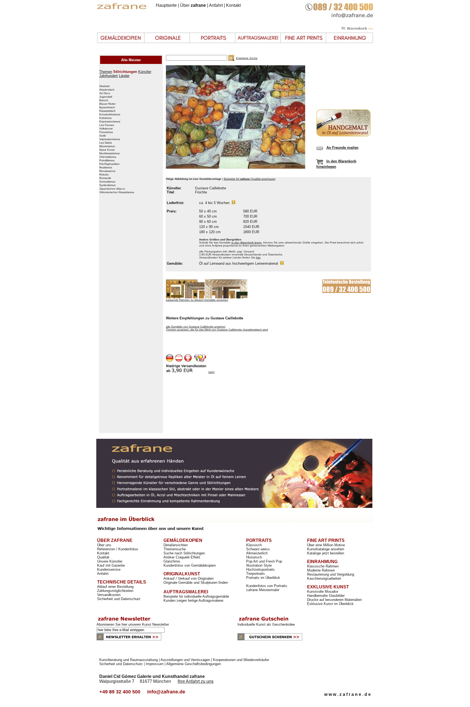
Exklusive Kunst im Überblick (330, 604)
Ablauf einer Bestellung (115, 587)
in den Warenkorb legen (246, 242)
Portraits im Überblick (263, 578)
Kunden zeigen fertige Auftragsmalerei (193, 600)
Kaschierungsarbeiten (324, 578)
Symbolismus (107, 185)
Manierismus (107, 146)
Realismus (105, 167)
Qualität (103, 557)
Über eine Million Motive (326, 545)
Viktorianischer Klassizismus (116, 192)
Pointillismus (107, 160)
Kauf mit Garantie (111, 565)
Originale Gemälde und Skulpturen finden (195, 583)
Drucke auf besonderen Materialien (334, 600)
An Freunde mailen (342, 148)
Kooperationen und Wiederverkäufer (241, 660)
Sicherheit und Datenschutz (119, 599)
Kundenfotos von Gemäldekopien (189, 565)
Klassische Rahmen (323, 566)
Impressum (154, 664)
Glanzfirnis (171, 561)
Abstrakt (104, 86)
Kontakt (233, 5)
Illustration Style (259, 565)
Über (193, 5)
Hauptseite (166, 5)
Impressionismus (109, 139)
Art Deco (104, 93)
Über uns (104, 545)
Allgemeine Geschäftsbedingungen (193, 664)
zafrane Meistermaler (262, 590)
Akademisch (107, 89)
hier (258, 257)
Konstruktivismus (109, 114)
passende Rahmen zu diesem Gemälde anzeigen (197, 299)
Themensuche (174, 549)
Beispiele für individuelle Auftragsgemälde (196, 596)
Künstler (144, 72)
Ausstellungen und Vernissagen (185, 660)
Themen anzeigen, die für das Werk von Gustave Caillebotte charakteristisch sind (217, 329)
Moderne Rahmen (321, 570)
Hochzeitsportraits (260, 569)
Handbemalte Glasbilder (326, 596)
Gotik (102, 135)
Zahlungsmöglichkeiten (115, 591)
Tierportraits (255, 574)
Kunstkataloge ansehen (325, 549)
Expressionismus (109, 121)
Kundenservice (108, 569)
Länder (124, 76)
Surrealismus (107, 181)
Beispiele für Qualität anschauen (250, 178)
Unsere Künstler (109, 561)
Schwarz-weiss (258, 549)
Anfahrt (216, 5)
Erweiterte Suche (247, 58)
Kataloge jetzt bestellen (325, 553)
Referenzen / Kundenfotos (117, 549)
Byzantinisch (107, 107)
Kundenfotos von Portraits (266, 586)
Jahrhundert (108, 76)
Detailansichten (175, 545)
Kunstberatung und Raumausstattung (128, 660)
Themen (105, 72)
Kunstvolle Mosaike (322, 591)
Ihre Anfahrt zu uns (196, 681)
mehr (211, 372)
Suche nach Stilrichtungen (184, 553)
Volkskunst (106, 128)
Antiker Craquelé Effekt (181, 557)
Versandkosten (108, 595)
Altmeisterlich (257, 553)
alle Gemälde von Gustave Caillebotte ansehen (195, 326)
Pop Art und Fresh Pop (264, 561)
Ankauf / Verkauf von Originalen (188, 578)
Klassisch (254, 545)
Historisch (254, 557)
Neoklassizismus (109, 153)
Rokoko (104, 174)
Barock (103, 100)
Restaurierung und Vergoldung (330, 574)
